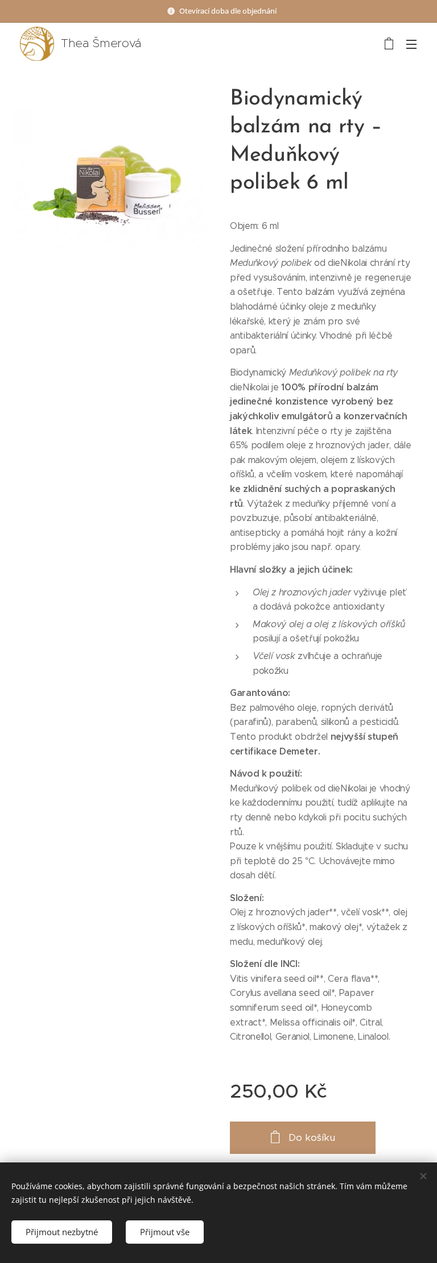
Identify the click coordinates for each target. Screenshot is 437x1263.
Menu (411, 43)
